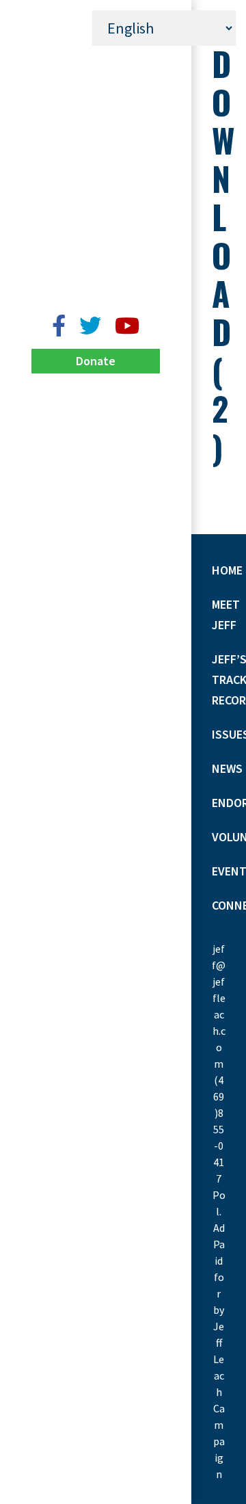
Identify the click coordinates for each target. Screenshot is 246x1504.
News (96, 167)
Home (96, 58)
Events (95, 249)
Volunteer (95, 222)
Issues (96, 140)
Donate (95, 361)
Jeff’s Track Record (96, 112)
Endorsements (96, 194)
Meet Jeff (96, 85)
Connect (96, 277)
